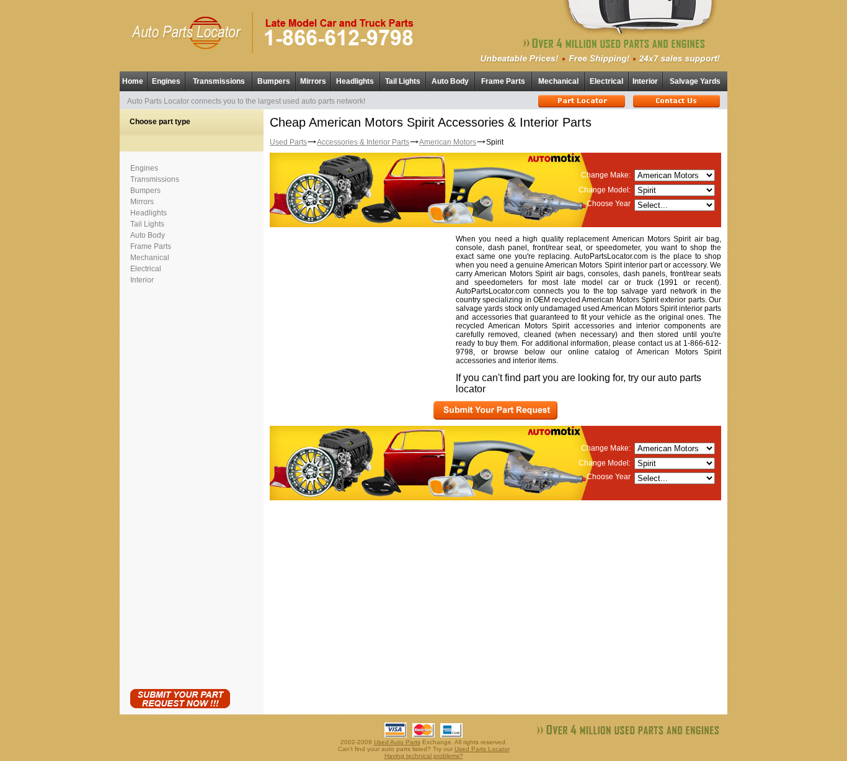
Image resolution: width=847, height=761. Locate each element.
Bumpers (273, 81)
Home (132, 81)
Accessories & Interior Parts (363, 142)
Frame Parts (503, 81)
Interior (645, 81)
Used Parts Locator (482, 748)
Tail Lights (402, 81)
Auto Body (450, 81)
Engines (166, 81)
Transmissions (219, 81)
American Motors (447, 142)
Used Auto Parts (397, 742)
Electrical (606, 81)
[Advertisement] (179, 484)
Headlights (355, 81)
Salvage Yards (695, 81)
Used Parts (288, 142)
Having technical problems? (423, 755)
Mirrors (313, 81)
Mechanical (558, 81)
